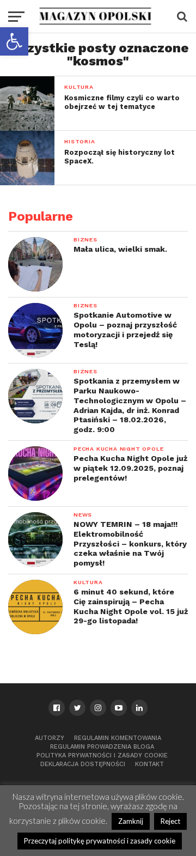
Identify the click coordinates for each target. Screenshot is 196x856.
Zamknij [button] (130, 821)
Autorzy (49, 738)
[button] (14, 41)
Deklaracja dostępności (82, 764)
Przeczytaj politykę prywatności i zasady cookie (99, 840)
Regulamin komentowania (117, 738)
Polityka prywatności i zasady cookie (102, 755)
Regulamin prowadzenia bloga (102, 746)
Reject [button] (170, 821)
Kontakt (149, 764)
